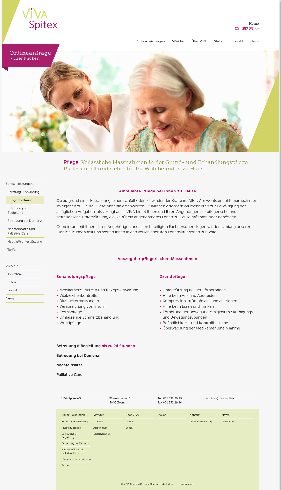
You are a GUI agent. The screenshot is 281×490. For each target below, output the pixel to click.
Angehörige (100, 427)
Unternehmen (101, 433)
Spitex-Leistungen (151, 41)
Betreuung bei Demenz (24, 220)
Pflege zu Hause (19, 200)
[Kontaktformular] (31, 58)
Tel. (170, 398)
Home (254, 23)
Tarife (11, 249)
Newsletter (228, 421)
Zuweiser (99, 421)
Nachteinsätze (69, 365)
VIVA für (178, 41)
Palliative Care (69, 374)
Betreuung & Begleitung (16, 210)
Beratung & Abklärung (23, 192)
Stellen (219, 41)
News (254, 41)
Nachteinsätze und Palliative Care (21, 231)
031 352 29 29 (247, 28)
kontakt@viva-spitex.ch (222, 398)
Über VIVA (199, 41)
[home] (39, 19)
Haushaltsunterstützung (24, 241)
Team (128, 427)
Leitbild (129, 421)
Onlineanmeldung (201, 421)
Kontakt (237, 41)
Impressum (187, 484)
